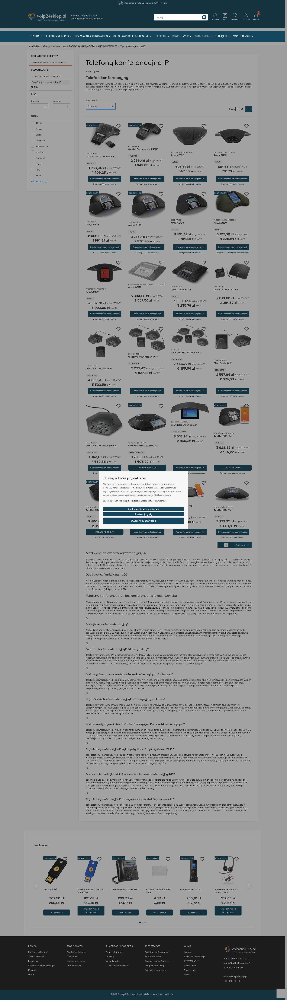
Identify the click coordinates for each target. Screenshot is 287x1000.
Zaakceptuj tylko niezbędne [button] (143, 508)
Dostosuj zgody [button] (143, 514)
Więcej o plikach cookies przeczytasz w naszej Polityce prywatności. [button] (135, 500)
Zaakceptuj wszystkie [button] (143, 520)
